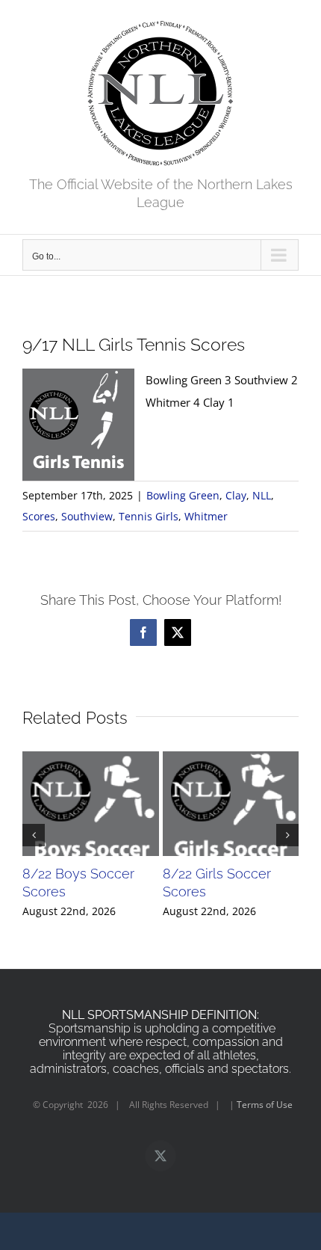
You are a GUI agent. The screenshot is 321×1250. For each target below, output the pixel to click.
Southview (87, 516)
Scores (38, 516)
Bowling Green (182, 495)
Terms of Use (265, 1104)
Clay (235, 495)
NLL (261, 495)
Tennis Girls (148, 516)
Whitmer (206, 516)
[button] (33, 835)
